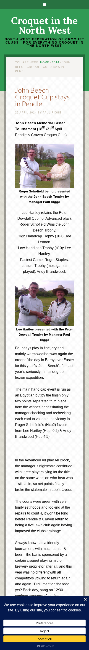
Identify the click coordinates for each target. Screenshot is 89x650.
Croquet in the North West (44, 25)
